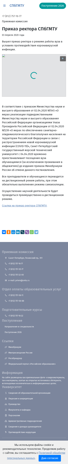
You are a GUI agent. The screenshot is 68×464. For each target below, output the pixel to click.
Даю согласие (49, 458)
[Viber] (27, 232)
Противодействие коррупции (22, 432)
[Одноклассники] (9, 232)
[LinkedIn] (18, 232)
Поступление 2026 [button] (52, 5)
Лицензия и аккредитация (20, 398)
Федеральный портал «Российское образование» (32, 364)
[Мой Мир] (13, 232)
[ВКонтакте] (4, 232)
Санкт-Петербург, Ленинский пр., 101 (25, 258)
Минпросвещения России (20, 353)
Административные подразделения (25, 421)
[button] (4, 6)
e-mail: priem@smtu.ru (19, 280)
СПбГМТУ (17, 5)
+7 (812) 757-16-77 (11, 16)
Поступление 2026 (13, 332)
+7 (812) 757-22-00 (16, 275)
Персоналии (14, 415)
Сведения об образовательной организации (29, 393)
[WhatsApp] (32, 232)
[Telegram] (36, 232)
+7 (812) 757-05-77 (15, 269)
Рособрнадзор (15, 358)
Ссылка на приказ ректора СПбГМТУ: (24, 205)
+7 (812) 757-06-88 (16, 301)
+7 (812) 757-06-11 (15, 295)
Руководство (14, 404)
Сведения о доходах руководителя (24, 427)
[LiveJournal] (22, 232)
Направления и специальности (19, 327)
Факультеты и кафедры (19, 410)
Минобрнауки (14, 347)
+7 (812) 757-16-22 (15, 316)
